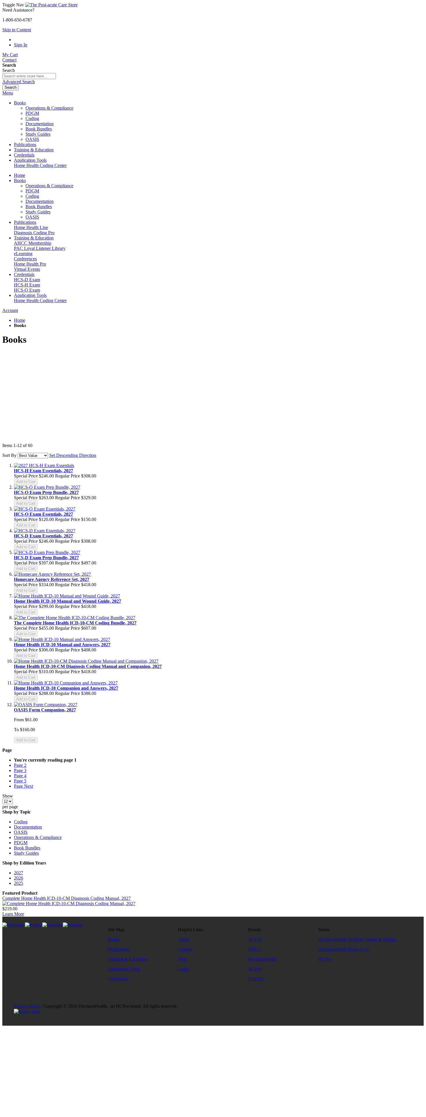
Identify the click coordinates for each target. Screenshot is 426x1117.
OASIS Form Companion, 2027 (45, 709)
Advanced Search (18, 81)
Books (114, 939)
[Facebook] (13, 924)
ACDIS (255, 939)
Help (182, 959)
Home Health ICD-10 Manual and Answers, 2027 (62, 644)
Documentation (28, 826)
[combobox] (29, 76)
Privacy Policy (27, 1006)
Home (19, 320)
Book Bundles (27, 847)
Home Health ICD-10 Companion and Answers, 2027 (66, 688)
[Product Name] (68, 903)
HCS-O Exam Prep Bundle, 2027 (46, 492)
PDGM (21, 842)
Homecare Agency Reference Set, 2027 (51, 579)
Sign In (20, 44)
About (184, 939)
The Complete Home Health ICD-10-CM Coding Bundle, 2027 (75, 622)
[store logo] (51, 4)
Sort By (9, 455)
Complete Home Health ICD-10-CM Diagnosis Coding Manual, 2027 (66, 898)
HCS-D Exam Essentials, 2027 (43, 535)
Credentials (118, 978)
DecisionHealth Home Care (343, 949)
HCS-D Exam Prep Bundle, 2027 (46, 557)
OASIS (21, 832)
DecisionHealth (262, 959)
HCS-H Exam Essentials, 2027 (43, 470)
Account (10, 310)
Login (183, 969)
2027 (18, 872)
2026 (18, 878)
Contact (9, 59)
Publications (119, 949)
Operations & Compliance (38, 837)
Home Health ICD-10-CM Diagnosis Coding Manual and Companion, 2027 (88, 666)
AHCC (254, 949)
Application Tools (124, 969)
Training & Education (128, 959)
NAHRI (255, 978)
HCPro (254, 969)
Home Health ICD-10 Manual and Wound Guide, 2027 (67, 601)
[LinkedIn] (52, 924)
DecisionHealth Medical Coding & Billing (357, 939)
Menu (7, 92)
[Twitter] (33, 924)
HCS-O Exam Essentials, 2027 (43, 514)
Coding (21, 821)
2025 (18, 883)
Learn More (13, 913)
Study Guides (26, 853)
